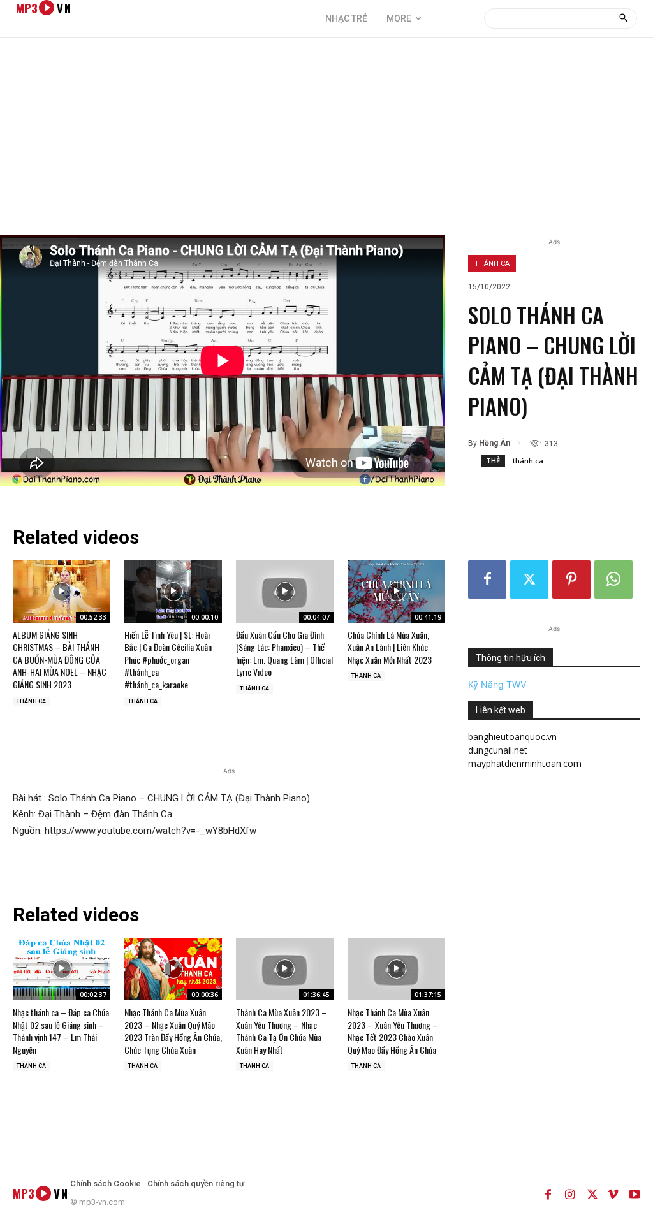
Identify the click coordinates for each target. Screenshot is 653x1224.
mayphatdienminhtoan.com (525, 763)
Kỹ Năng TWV (497, 684)
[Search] (623, 18)
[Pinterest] (571, 579)
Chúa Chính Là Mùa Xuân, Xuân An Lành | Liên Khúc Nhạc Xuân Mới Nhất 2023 (390, 647)
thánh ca (528, 460)
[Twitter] (529, 579)
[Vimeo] (613, 1192)
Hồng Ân (494, 443)
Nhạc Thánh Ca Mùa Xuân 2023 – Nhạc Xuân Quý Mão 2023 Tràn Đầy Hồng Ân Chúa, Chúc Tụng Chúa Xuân (173, 1030)
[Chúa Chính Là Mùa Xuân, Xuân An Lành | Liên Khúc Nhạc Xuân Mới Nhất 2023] (396, 591)
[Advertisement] (326, 139)
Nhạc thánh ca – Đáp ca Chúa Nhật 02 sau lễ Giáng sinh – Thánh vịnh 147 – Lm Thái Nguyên (61, 1030)
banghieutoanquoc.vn (512, 737)
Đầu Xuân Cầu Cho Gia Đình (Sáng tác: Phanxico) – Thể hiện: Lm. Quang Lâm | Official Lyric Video (284, 653)
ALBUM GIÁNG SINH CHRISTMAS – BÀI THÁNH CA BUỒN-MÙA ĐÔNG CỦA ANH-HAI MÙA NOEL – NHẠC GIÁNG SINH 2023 (59, 659)
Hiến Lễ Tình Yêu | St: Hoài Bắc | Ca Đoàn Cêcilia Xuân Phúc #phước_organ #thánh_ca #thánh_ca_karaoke (168, 659)
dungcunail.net (497, 750)
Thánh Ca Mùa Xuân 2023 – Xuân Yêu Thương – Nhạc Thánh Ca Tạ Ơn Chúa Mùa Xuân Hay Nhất (281, 1030)
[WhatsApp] (613, 579)
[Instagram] (569, 1192)
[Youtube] (634, 1192)
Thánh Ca (492, 263)
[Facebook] (487, 579)
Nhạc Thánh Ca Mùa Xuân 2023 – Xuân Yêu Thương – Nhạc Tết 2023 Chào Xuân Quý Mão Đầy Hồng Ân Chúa (393, 1030)
